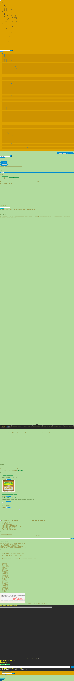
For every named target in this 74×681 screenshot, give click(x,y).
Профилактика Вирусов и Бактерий (12, 9)
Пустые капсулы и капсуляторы (11, 3)
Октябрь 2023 (5, 576)
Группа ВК (4, 162)
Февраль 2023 (5, 584)
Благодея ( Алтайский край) (10, 42)
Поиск (11, 50)
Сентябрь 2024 (5, 566)
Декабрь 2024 (5, 565)
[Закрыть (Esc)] (0, 679)
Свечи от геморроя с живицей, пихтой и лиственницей (16, 47)
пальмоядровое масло (14, 177)
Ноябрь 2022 (5, 587)
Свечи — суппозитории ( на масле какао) (13, 22)
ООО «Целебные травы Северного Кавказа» (13, 36)
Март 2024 (4, 571)
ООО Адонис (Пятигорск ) (10, 39)
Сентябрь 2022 (5, 589)
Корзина (4, 24)
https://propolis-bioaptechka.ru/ (41, 658)
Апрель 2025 (5, 564)
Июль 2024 (4, 567)
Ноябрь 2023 (5, 575)
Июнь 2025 (4, 563)
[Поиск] (11, 156)
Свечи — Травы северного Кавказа (11, 18)
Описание (4, 211)
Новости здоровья (6, 2)
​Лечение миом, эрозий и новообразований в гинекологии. (13, 547)
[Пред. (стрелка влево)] (0, 680)
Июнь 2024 (4, 568)
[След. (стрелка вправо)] (1, 680)
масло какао (5, 176)
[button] (37, 201)
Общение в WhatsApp (5, 664)
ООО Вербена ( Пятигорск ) (10, 41)
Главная (2, 166)
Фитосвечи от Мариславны (10, 12)
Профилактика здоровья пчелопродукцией (13, 8)
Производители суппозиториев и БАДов (11, 29)
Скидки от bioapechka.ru (9, 26)
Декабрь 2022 (5, 586)
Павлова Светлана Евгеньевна (10, 45)
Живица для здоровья (9, 4)
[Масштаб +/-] (3, 679)
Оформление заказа (8, 27)
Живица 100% (7, 14)
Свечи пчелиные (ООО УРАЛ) (10, 17)
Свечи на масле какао (9, 7)
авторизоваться (20, 470)
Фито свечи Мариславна (9, 40)
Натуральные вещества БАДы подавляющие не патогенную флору (24, 556)
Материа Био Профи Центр (10, 35)
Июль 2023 (4, 579)
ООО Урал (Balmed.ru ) (9, 38)
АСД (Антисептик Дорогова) (10, 21)
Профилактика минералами (10, 10)
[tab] (38, 211)
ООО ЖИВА (6, 37)
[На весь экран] (2, 679)
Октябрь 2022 (5, 588)
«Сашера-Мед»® (8, 32)
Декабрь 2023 (5, 574)
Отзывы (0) (4, 212)
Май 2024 (4, 569)
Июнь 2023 (4, 580)
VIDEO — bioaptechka (6, 46)
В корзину (2, 208)
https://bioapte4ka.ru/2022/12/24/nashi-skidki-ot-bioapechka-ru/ (37, 603)
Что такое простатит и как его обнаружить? (10, 545)
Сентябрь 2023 (5, 577)
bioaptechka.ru (5, 551)
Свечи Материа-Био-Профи (10, 15)
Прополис (6, 13)
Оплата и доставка (6, 25)
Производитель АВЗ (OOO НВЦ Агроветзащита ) (14, 34)
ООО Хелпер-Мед (8, 30)
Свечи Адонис (7, 19)
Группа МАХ (4, 164)
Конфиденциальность (9, 28)
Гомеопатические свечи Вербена (11, 16)
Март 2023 (4, 583)
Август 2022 (4, 590)
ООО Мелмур (7, 31)
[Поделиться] (1, 679)
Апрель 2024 (5, 570)
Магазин (4, 11)
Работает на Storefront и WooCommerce (18, 669)
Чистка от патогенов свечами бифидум (9, 544)
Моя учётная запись (6, 671)
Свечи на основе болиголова (10, 20)
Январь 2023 (5, 585)
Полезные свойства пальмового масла (14, 555)
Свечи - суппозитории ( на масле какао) (13, 166)
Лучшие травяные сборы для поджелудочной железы (11, 546)
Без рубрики (5, 523)
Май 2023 (4, 581)
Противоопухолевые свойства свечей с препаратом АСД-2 (12, 543)
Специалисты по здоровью (8, 43)
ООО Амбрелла (7, 33)
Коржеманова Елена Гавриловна (11, 44)
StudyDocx (4, 558)
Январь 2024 (5, 573)
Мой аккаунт (5, 23)
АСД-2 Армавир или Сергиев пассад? (17, 551)
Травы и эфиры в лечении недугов (12, 5)
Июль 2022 (4, 591)
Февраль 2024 (5, 572)
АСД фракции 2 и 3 (8, 6)
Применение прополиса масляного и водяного (14, 48)
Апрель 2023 (5, 582)
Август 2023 (4, 578)
